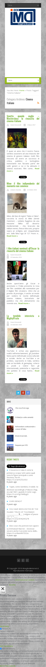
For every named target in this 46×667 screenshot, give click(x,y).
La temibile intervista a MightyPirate (23, 317)
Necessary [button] (4, 626)
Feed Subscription (38, 103)
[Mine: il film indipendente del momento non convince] (23, 204)
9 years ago (12, 504)
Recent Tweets (13, 459)
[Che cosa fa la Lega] (10, 410)
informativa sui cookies (24, 580)
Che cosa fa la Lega (22, 408)
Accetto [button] (12, 584)
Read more (12, 236)
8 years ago (12, 482)
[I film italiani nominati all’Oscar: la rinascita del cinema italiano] (23, 271)
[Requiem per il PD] (10, 447)
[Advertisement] (23, 51)
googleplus (23, 393)
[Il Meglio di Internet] (23, 22)
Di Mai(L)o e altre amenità (24, 417)
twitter (18, 393)
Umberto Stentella (15, 190)
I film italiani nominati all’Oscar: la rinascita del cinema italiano (23, 249)
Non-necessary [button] (6, 646)
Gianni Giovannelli (15, 125)
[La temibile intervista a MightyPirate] (23, 339)
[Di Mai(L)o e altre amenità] (10, 419)
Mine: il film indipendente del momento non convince (23, 184)
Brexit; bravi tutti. (21, 436)
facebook (28, 393)
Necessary (6, 628)
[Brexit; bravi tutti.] (10, 438)
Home (21, 90)
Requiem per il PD (21, 445)
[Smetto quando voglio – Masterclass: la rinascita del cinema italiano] (23, 139)
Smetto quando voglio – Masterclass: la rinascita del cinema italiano (23, 118)
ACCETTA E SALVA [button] (7, 666)
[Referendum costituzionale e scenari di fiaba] (10, 428)
